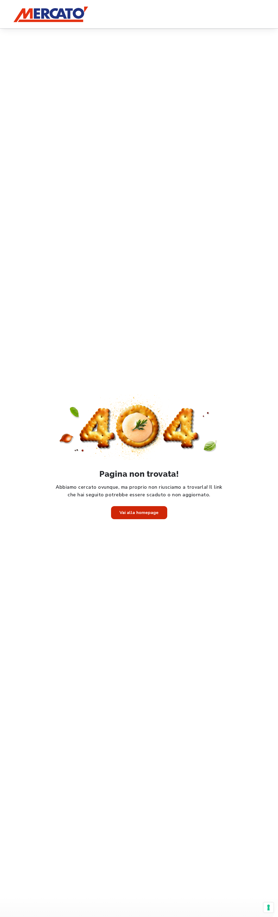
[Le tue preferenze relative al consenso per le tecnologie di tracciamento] (268, 907)
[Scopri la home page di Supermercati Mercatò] (50, 14)
